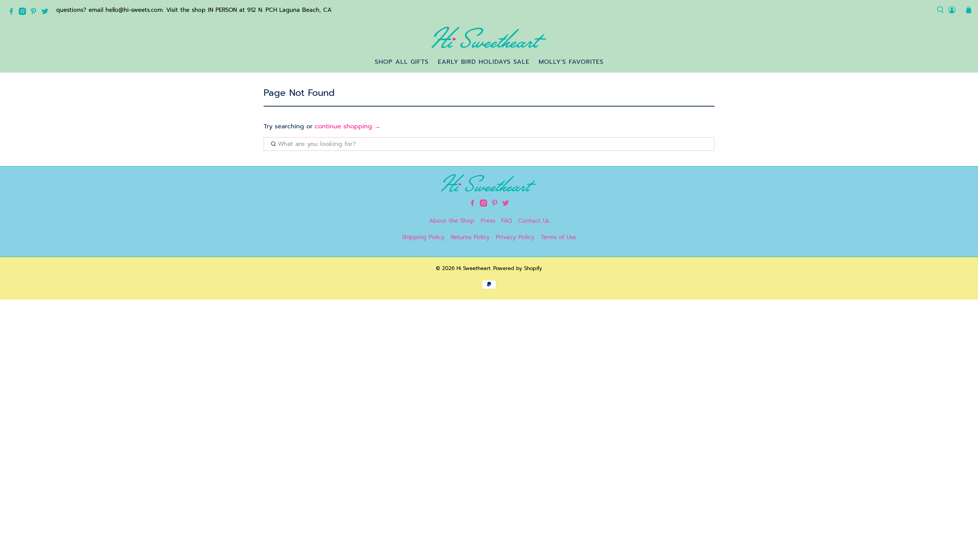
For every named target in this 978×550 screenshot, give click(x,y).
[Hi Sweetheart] (489, 37)
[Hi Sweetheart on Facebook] (13, 13)
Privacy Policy (515, 237)
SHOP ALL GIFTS (402, 61)
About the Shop (451, 221)
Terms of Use (558, 237)
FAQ (506, 221)
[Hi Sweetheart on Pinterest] (35, 13)
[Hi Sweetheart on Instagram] (24, 13)
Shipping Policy (423, 237)
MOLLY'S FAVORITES (571, 61)
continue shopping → (348, 126)
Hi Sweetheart (474, 268)
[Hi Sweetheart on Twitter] (46, 13)
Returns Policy (470, 237)
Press (488, 221)
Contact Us (533, 221)
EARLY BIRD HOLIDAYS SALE (483, 61)
